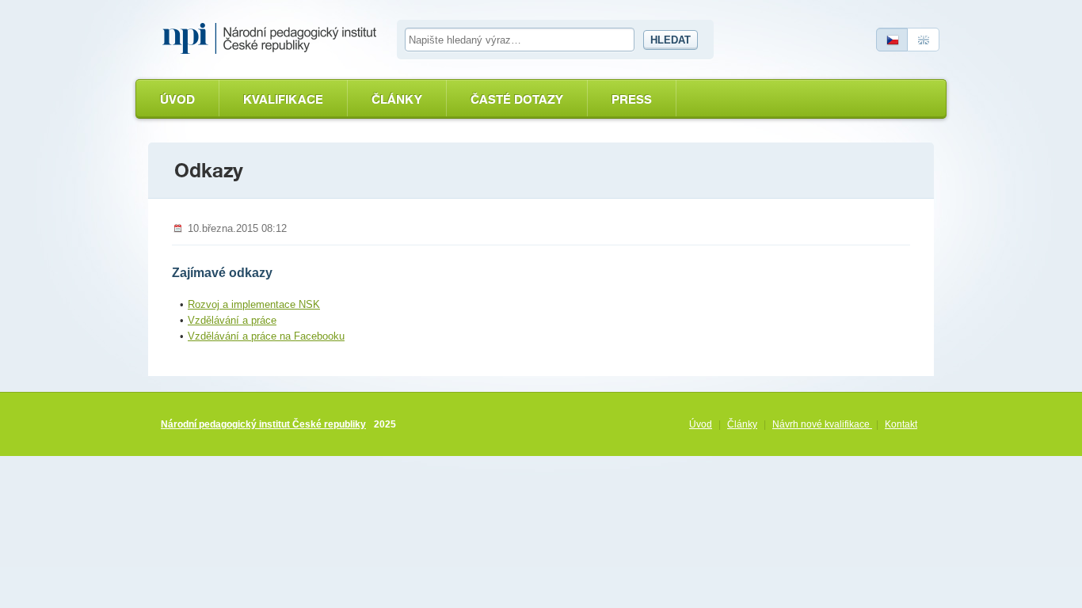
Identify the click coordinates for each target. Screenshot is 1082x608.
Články (396, 99)
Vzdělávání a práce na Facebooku (266, 336)
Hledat (670, 40)
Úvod (177, 99)
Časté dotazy (517, 99)
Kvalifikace (283, 99)
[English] (923, 39)
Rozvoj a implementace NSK (254, 304)
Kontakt (901, 424)
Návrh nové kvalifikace (822, 424)
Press (631, 99)
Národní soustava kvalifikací (273, 39)
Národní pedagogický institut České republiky (263, 424)
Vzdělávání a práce (232, 320)
